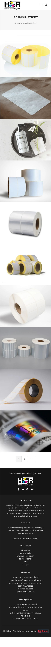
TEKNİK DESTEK (25, 559)
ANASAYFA (25, 550)
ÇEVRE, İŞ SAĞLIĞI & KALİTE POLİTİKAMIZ (26, 580)
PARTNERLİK (25, 553)
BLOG (25, 562)
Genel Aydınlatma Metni (25, 604)
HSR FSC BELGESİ (25, 589)
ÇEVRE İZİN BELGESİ (25, 592)
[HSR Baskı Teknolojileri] (12, 5)
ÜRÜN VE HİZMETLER (25, 556)
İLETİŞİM (25, 565)
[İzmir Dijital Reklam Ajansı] (43, 631)
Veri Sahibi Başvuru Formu (25, 619)
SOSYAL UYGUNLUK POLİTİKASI (25, 577)
